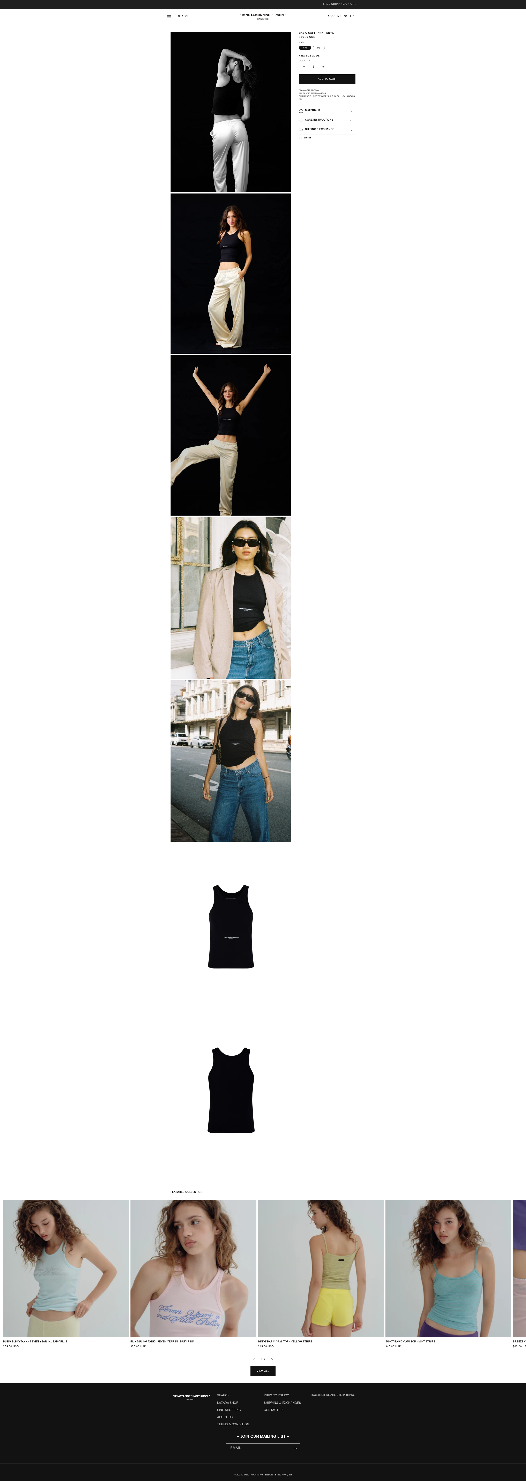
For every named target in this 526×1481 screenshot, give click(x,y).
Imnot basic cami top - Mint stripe (410, 1342)
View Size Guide (309, 56)
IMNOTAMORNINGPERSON (258, 1475)
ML (319, 48)
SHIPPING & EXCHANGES (282, 1403)
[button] (172, 16)
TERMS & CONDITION (233, 1424)
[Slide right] (272, 1359)
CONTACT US (274, 1410)
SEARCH (223, 1395)
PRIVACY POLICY (276, 1395)
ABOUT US (225, 1417)
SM (305, 48)
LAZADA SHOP (227, 1403)
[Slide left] (253, 1359)
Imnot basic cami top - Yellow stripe (285, 1342)
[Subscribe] (295, 1448)
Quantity (304, 61)
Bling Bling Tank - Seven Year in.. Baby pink (162, 1342)
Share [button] (307, 138)
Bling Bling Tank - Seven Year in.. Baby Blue (35, 1342)
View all (263, 1371)
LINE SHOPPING (229, 1410)
